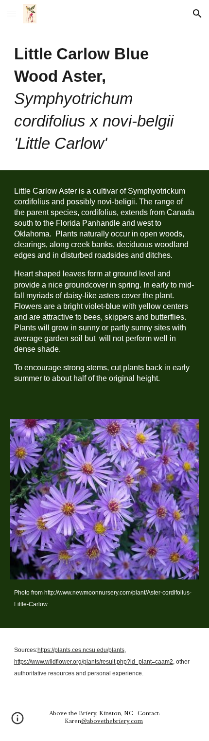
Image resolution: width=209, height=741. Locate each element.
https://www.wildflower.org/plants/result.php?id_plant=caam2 (93, 661)
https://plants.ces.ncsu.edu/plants (80, 650)
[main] (104, 99)
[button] (11, 13)
